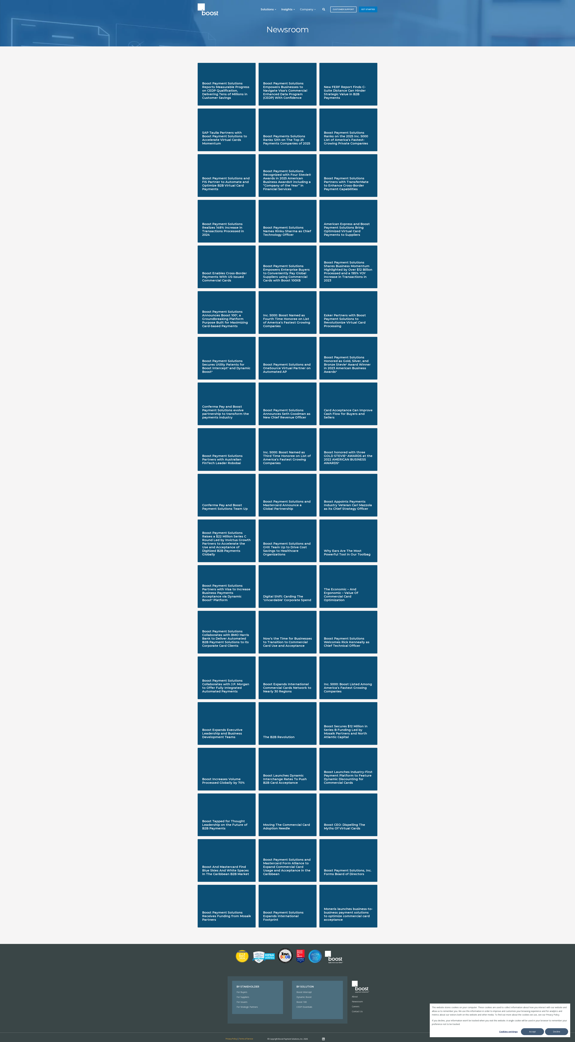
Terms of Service (246, 1039)
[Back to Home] (208, 9)
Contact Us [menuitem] (357, 1011)
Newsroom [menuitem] (357, 1001)
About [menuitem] (355, 996)
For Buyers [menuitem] (242, 992)
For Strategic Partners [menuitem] (247, 1006)
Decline (556, 1031)
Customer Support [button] (343, 9)
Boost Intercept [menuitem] (304, 992)
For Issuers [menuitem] (242, 1002)
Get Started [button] (368, 9)
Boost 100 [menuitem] (301, 1002)
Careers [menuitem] (355, 1006)
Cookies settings (508, 1031)
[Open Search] (324, 9)
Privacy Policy (231, 1039)
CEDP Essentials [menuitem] (304, 1006)
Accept (532, 1031)
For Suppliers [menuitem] (243, 997)
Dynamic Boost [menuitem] (304, 997)
